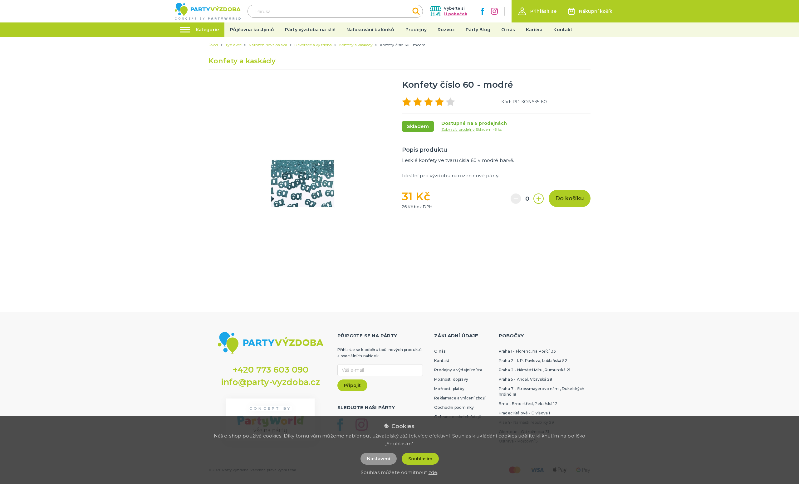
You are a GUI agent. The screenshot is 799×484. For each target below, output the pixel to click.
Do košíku (569, 198)
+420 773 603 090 (271, 369)
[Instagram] (494, 11)
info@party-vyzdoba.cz (270, 382)
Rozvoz (446, 29)
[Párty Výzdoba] (208, 11)
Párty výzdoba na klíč (310, 29)
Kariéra (534, 29)
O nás (508, 29)
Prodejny (416, 29)
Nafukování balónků (370, 29)
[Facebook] (482, 11)
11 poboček (455, 14)
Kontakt (562, 29)
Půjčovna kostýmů (252, 29)
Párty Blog (478, 29)
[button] (537, 11)
